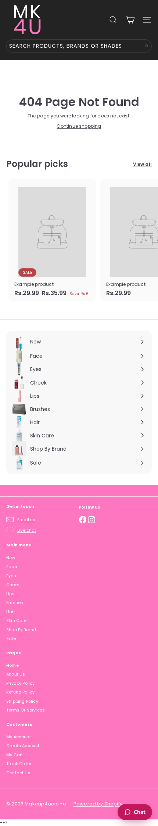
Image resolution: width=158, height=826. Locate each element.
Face (11, 567)
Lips (10, 594)
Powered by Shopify (97, 803)
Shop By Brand (21, 630)
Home (12, 665)
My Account (18, 737)
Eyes (11, 576)
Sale (11, 638)
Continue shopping (79, 126)
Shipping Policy (22, 701)
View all (142, 164)
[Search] (146, 46)
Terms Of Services (25, 710)
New (10, 558)
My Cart (14, 755)
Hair (10, 612)
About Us (15, 674)
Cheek (13, 584)
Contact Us (18, 773)
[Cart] (130, 19)
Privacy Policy (20, 683)
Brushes (14, 602)
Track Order (18, 764)
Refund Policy (20, 692)
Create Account (23, 746)
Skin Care (16, 620)
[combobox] (79, 46)
